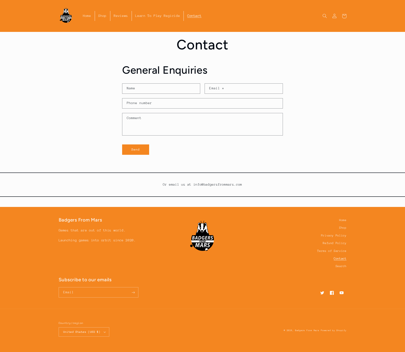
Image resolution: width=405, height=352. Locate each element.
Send (135, 149)
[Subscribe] (133, 292)
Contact (340, 258)
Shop (343, 227)
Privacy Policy (334, 235)
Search (341, 266)
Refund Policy (334, 243)
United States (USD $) (82, 331)
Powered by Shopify (333, 330)
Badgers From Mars (307, 330)
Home (343, 220)
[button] (325, 16)
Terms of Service (331, 251)
